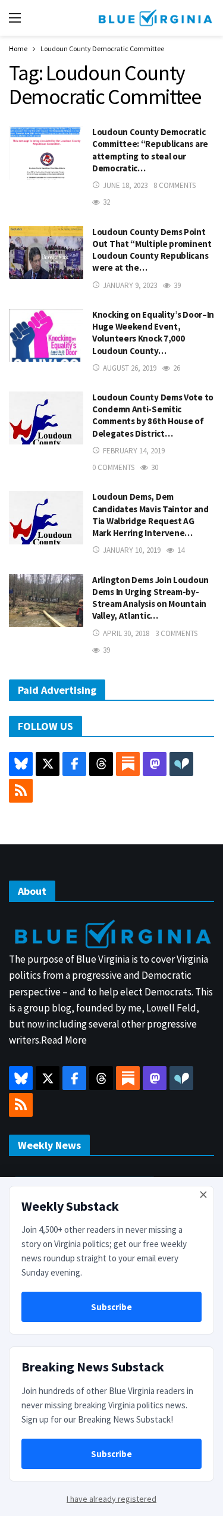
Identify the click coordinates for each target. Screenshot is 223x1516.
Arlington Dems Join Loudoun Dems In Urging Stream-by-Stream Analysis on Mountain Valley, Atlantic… (150, 598)
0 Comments (113, 467)
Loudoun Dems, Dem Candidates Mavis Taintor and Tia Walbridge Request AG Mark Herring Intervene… (150, 514)
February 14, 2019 (134, 451)
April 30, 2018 (126, 633)
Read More (64, 1040)
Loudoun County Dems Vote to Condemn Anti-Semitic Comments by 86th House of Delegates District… (152, 415)
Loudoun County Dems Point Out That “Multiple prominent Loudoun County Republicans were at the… (152, 250)
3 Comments (176, 633)
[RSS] (21, 791)
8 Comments (174, 185)
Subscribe (111, 1307)
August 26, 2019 (129, 368)
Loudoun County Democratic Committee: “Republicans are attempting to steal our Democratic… (150, 150)
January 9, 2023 (130, 285)
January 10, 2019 (132, 550)
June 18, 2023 (125, 185)
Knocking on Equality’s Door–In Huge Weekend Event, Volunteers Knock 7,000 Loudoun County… (153, 332)
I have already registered (111, 1498)
